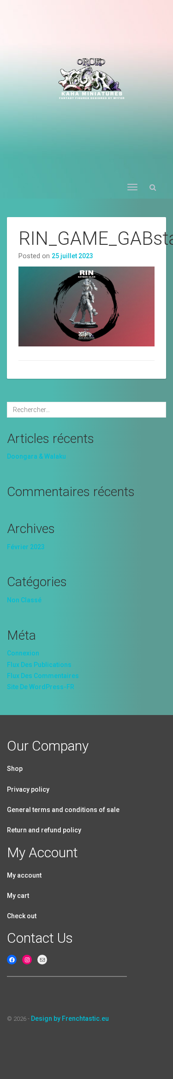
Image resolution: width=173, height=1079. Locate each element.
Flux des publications (39, 664)
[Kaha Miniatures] (86, 75)
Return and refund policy (44, 830)
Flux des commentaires (43, 675)
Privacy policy (28, 789)
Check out (21, 916)
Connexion (23, 653)
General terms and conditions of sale (63, 809)
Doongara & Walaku (36, 456)
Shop (15, 768)
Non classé (24, 600)
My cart (18, 895)
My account (24, 875)
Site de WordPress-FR (40, 687)
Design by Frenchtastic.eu (70, 1018)
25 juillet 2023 (72, 256)
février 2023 (26, 547)
